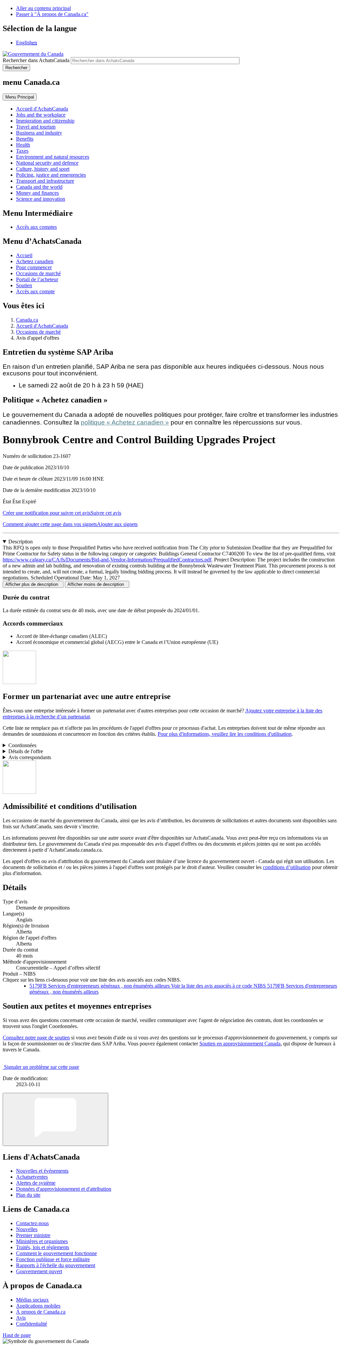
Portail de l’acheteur (37, 279)
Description (20, 541)
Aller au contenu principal (43, 8)
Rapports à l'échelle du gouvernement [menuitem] (55, 1265)
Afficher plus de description (33, 584)
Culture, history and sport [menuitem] (42, 169)
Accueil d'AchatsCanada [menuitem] (42, 109)
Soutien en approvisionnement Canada (240, 1043)
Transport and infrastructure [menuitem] (45, 181)
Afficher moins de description (97, 584)
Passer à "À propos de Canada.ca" (52, 14)
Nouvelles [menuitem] (26, 1229)
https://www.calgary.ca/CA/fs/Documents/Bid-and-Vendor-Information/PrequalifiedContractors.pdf (107, 559)
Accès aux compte (35, 291)
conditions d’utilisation (287, 867)
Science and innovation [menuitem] (40, 199)
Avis (21, 1318)
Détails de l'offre (25, 751)
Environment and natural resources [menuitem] (52, 157)
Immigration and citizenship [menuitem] (45, 121)
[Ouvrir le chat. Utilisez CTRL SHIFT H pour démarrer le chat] (55, 1119)
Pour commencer (34, 267)
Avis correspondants (29, 757)
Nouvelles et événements (42, 1171)
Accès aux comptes (36, 227)
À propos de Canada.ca (40, 1312)
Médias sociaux (32, 1300)
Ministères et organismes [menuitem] (42, 1241)
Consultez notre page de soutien (36, 1037)
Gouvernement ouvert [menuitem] (39, 1271)
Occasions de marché (38, 273)
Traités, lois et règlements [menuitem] (42, 1247)
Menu (19, 97)
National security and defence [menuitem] (47, 163)
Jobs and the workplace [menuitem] (40, 115)
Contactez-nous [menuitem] (32, 1223)
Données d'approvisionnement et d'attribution (63, 1189)
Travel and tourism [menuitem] (35, 127)
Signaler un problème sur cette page (41, 1067)
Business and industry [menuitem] (39, 133)
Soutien (24, 285)
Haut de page (17, 1335)
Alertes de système (35, 1183)
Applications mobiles (38, 1306)
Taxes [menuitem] (22, 151)
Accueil (24, 255)
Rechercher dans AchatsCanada (36, 60)
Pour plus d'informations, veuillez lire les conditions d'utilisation (225, 734)
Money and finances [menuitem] (37, 193)
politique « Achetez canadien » (125, 422)
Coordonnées (22, 745)
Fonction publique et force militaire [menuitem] (53, 1259)
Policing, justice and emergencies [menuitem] (51, 175)
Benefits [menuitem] (24, 139)
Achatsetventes (32, 1177)
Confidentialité (31, 1324)
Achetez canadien (34, 261)
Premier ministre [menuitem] (33, 1235)
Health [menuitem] (23, 145)
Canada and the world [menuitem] (39, 187)
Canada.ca (27, 320)
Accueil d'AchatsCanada (42, 326)
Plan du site (28, 1195)
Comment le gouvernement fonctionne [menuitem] (56, 1253)
